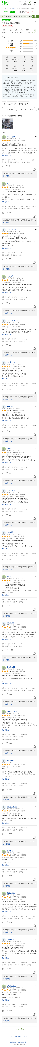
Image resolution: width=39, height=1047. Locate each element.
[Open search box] (4, 104)
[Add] (34, 21)
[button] (7, 123)
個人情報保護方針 (23, 1042)
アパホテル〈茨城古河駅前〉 (11, 23)
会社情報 (13, 1042)
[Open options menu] (36, 136)
